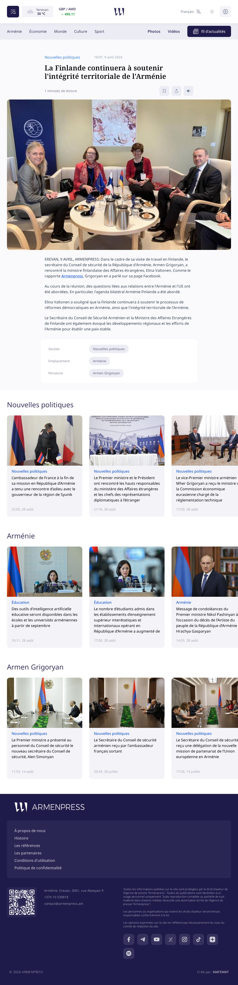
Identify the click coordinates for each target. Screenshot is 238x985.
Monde (60, 31)
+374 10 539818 (56, 897)
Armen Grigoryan (106, 373)
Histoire (21, 838)
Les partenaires (28, 853)
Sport (99, 31)
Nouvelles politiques (109, 349)
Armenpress (72, 276)
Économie (38, 31)
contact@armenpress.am (63, 903)
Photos (154, 31)
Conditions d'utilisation (34, 860)
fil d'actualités (213, 31)
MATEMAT (221, 972)
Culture (80, 31)
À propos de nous (30, 830)
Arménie (14, 31)
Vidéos (174, 31)
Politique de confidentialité (38, 867)
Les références (27, 845)
